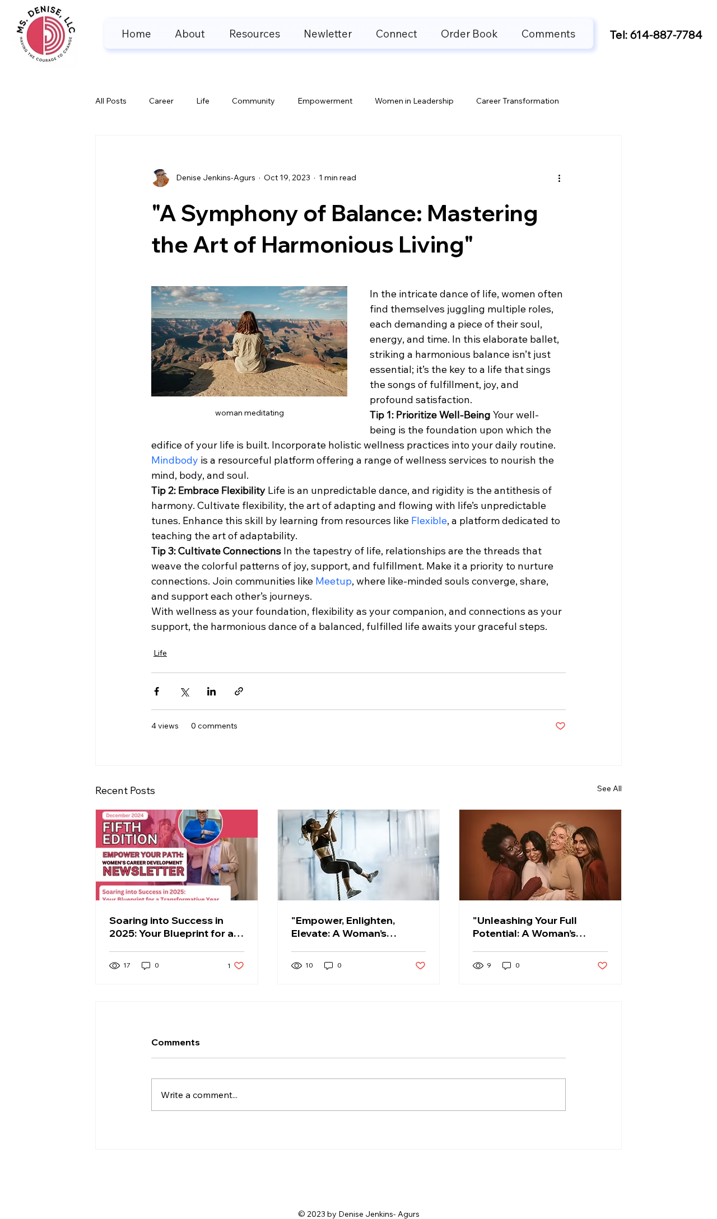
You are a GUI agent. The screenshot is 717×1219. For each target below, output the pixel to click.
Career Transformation (517, 101)
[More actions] (559, 178)
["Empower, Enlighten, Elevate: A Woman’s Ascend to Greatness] (359, 855)
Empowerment (324, 101)
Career (161, 101)
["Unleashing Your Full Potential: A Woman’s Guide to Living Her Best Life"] (540, 855)
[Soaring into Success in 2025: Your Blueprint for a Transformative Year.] (177, 855)
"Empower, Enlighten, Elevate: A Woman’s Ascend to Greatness (344, 927)
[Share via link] (239, 691)
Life (202, 101)
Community (253, 101)
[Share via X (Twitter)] (184, 691)
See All (609, 788)
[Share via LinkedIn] (211, 691)
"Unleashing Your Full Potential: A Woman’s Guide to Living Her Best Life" (532, 927)
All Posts (111, 101)
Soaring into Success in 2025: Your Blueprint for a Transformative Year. (171, 927)
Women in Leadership (414, 101)
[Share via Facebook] (156, 691)
